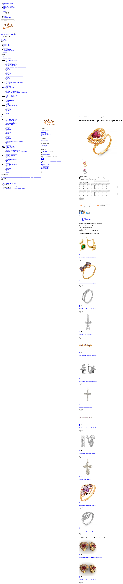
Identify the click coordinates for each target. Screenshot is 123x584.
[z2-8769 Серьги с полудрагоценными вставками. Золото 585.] (100, 547)
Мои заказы (44, 145)
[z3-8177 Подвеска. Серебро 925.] (100, 322)
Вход (5, 16)
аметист (13, 177)
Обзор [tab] (84, 218)
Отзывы (6, 8)
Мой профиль (44, 146)
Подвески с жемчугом (11, 64)
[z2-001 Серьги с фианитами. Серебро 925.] (100, 245)
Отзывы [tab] (85, 220)
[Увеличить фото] (79, 254)
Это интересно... (9, 6)
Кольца (8, 68)
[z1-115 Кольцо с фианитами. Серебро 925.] (100, 270)
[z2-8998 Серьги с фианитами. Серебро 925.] (100, 441)
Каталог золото (7, 44)
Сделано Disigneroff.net (55, 161)
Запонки (8, 94)
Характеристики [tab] (87, 219)
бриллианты (24, 177)
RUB (4, 11)
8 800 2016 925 (4, 34)
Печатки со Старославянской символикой (16, 92)
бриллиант (18, 177)
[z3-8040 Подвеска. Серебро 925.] (100, 467)
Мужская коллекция (10, 88)
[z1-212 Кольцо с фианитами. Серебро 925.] (100, 493)
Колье (7, 113)
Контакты (7, 4)
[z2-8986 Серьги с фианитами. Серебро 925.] (100, 369)
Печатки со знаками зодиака (13, 91)
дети (32, 177)
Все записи (3, 191)
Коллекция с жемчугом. (11, 60)
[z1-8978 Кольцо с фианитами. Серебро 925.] (100, 518)
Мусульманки (9, 103)
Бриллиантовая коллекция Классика (14, 76)
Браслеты (8, 73)
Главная (81, 117)
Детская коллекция (10, 96)
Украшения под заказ (10, 7)
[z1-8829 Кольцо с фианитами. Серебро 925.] (100, 296)
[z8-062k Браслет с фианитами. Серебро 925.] (100, 345)
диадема (35, 177)
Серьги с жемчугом (11, 63)
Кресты (8, 101)
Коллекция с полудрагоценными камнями (16, 67)
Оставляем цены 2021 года (9, 183)
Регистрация (8, 17)
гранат (28, 177)
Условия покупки (9, 3)
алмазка (9, 177)
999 (1, 177)
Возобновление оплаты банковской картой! (14, 188)
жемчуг (39, 177)
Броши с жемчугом (11, 65)
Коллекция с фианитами (11, 105)
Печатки (8, 90)
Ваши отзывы (44, 140)
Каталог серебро (7, 45)
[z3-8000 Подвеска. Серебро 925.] (100, 394)
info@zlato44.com (12, 34)
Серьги (8, 69)
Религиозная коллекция (11, 100)
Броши (8, 74)
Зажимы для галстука (11, 95)
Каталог (3, 117)
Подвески (8, 70)
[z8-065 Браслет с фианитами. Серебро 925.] (100, 417)
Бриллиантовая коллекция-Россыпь (14, 82)
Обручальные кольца (8, 87)
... (3, 114)
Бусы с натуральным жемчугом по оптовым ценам (15, 186)
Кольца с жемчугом (11, 61)
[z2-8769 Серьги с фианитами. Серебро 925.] (100, 569)
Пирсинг (8, 72)
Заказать (81, 199)
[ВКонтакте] (42, 158)
